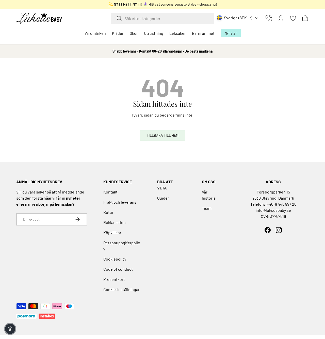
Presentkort (114, 279)
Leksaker (177, 33)
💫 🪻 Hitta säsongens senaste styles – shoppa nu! (162, 4)
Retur (108, 212)
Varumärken (95, 33)
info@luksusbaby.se (273, 210)
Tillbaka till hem (162, 135)
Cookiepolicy (114, 258)
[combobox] (162, 18)
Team (207, 208)
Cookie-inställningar (121, 289)
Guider (163, 198)
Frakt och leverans (119, 202)
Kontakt (110, 191)
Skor (134, 33)
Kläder (118, 33)
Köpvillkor (112, 232)
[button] (305, 18)
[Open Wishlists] (293, 18)
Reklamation (114, 222)
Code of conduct (118, 269)
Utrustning (153, 33)
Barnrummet (203, 33)
